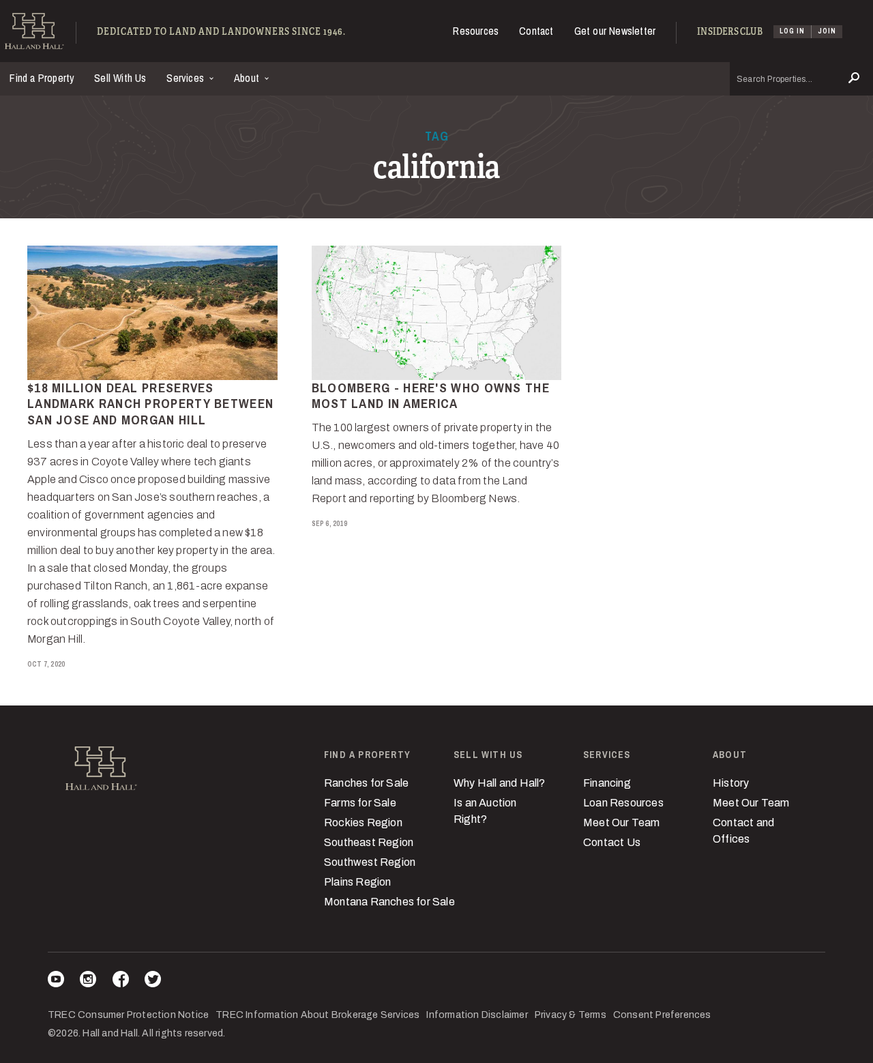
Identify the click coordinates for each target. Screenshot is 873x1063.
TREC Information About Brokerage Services (317, 1015)
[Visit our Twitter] (153, 981)
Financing (607, 783)
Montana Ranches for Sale (389, 901)
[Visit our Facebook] (121, 981)
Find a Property (42, 77)
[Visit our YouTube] (56, 981)
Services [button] (186, 77)
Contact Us (611, 842)
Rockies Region (363, 822)
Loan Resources (623, 803)
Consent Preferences (662, 1015)
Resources (476, 30)
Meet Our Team (621, 822)
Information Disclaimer (476, 1015)
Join (827, 31)
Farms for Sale (360, 803)
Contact (536, 30)
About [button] (248, 77)
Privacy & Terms (570, 1015)
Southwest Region (369, 862)
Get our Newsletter (615, 30)
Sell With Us (120, 77)
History (731, 783)
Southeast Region (368, 842)
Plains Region (357, 882)
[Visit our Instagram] (88, 981)
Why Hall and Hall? (500, 783)
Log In (792, 31)
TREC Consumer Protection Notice (128, 1015)
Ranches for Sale (366, 783)
